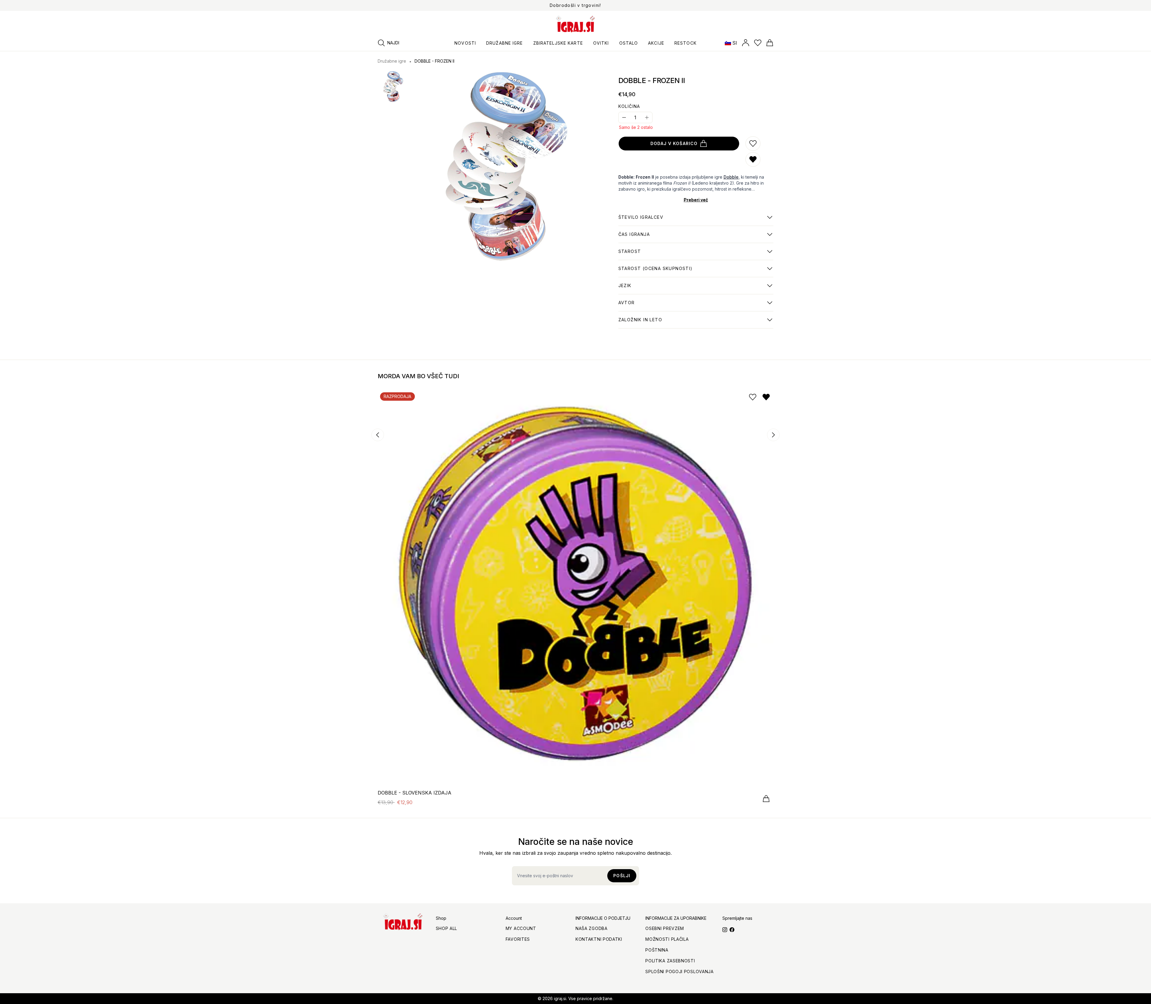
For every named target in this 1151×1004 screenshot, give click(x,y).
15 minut (634, 237)
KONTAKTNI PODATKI (599, 939)
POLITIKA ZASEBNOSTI (670, 960)
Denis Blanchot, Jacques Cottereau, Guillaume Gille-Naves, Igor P (693, 305)
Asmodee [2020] (640, 322)
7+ (629, 254)
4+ (655, 271)
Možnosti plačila (667, 939)
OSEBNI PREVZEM (664, 928)
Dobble (731, 177)
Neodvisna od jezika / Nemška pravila (661, 288)
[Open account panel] (745, 42)
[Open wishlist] (757, 42)
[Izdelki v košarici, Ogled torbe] (769, 42)
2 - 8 (640, 220)
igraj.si (560, 998)
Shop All (446, 928)
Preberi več (696, 199)
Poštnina (656, 949)
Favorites (518, 939)
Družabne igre (392, 61)
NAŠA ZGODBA (592, 928)
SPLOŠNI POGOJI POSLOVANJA (679, 971)
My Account (521, 928)
